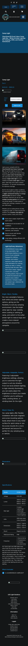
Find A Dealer (14, 618)
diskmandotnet (20, 636)
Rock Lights (14, 602)
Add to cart (17, 105)
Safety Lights (14, 605)
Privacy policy (14, 626)
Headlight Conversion (14, 604)
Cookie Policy (14, 630)
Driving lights (14, 597)
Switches (14, 607)
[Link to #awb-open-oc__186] (6, 11)
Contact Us (14, 616)
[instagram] (14, 2)
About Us (14, 615)
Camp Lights (14, 600)
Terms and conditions (14, 624)
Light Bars (14, 599)
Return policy (14, 629)
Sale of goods (14, 627)
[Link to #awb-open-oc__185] (22, 11)
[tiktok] (16, 2)
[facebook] (11, 2)
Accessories (14, 608)
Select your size (5, 99)
